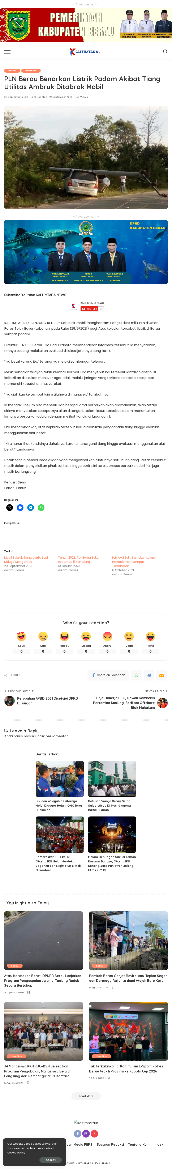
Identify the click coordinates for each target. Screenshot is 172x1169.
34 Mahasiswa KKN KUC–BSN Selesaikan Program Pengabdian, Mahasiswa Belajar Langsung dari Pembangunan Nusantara (37, 1071)
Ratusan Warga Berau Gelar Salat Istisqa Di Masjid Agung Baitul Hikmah (109, 805)
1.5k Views (81, 96)
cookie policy (16, 1152)
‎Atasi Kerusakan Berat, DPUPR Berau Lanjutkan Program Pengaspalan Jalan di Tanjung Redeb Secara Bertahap (42, 980)
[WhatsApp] (136, 675)
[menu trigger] (9, 52)
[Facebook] (77, 1134)
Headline (30, 70)
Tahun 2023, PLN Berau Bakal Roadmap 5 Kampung (78, 559)
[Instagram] (86, 1134)
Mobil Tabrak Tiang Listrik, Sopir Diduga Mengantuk (26, 559)
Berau (12, 70)
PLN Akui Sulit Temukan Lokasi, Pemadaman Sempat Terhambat (134, 561)
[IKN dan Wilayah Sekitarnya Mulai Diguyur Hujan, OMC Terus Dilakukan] (60, 779)
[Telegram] (149, 675)
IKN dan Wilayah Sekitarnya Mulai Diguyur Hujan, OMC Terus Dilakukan (59, 805)
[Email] (161, 675)
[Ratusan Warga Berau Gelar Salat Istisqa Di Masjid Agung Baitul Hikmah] (112, 779)
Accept (51, 1159)
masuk (29, 736)
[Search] (165, 52)
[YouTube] (94, 1134)
